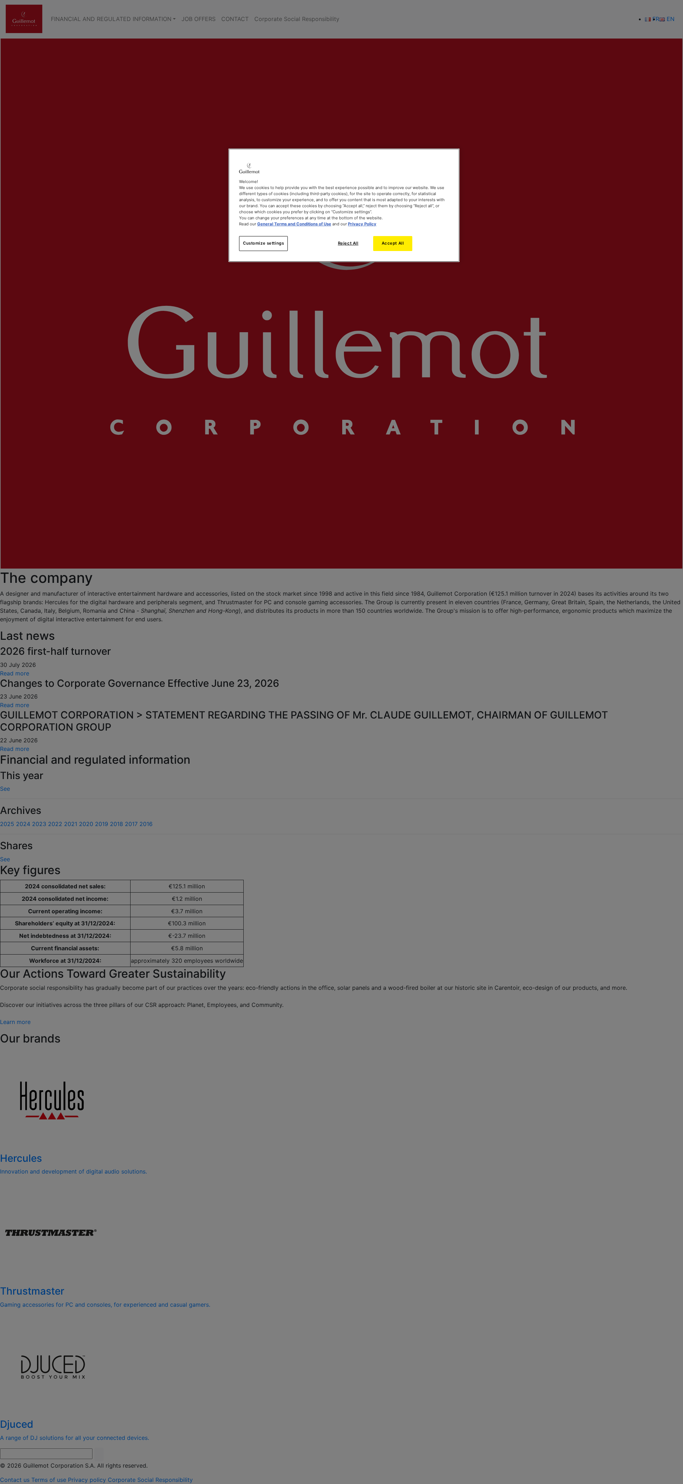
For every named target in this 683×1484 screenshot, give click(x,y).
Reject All (348, 243)
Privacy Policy (362, 223)
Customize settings (263, 243)
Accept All (393, 243)
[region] (344, 205)
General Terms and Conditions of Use (294, 223)
